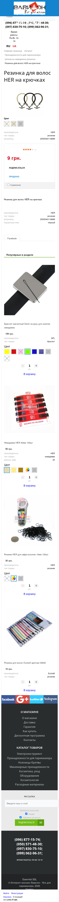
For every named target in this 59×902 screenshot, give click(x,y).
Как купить (29, 731)
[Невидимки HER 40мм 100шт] (29, 409)
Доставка (29, 722)
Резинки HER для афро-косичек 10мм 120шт (26, 554)
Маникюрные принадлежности (29, 767)
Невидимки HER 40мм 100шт (18, 442)
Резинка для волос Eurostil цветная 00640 (25, 662)
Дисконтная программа (29, 735)
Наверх (29, 889)
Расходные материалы (29, 784)
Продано (14, 176)
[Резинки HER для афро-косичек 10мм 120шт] (29, 520)
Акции (31, 813)
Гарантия (29, 727)
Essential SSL (29, 879)
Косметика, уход (29, 771)
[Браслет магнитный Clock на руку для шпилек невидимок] (29, 290)
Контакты (30, 740)
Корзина (7, 896)
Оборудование (29, 775)
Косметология (29, 780)
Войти (6, 893)
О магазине (29, 718)
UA (14, 46)
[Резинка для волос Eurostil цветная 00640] (29, 629)
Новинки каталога (31, 817)
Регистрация (17, 893)
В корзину (30, 374)
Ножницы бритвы (29, 762)
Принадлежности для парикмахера (29, 758)
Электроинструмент (29, 754)
